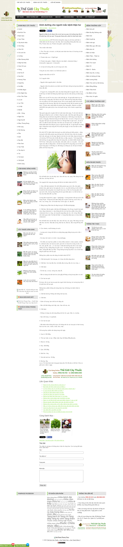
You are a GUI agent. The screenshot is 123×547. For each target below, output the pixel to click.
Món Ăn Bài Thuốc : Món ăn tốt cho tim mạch (98, 195)
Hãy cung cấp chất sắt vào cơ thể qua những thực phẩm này (98, 177)
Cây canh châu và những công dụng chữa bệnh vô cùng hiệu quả (98, 267)
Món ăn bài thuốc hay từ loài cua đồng (99, 166)
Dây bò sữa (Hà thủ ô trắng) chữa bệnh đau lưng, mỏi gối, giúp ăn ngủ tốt (30, 263)
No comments (52, 28)
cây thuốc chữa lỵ (55, 505)
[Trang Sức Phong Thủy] (61, 378)
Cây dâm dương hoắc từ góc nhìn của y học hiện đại (30, 244)
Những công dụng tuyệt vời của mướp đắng (29, 272)
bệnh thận (42, 440)
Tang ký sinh (58, 518)
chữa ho (56, 501)
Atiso (48, 497)
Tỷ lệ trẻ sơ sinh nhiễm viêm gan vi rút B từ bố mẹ (99, 229)
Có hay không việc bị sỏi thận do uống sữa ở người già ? (59, 388)
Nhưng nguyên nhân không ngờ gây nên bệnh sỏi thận (58, 402)
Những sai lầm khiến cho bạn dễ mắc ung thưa (30, 173)
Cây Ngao (65, 504)
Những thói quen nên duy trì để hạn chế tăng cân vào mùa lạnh (99, 135)
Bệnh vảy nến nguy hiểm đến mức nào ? (98, 105)
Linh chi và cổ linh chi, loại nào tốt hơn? (30, 280)
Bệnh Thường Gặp (32, 17)
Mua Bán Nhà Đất (27, 297)
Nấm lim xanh (64, 514)
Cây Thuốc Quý (90, 17)
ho (70, 510)
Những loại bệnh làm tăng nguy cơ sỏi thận (55, 396)
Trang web (42, 462)
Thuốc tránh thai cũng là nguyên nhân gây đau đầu (99, 153)
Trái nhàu (55, 531)
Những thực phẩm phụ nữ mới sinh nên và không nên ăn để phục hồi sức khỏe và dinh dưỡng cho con (99, 206)
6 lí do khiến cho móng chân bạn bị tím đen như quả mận (30, 183)
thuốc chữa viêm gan (66, 528)
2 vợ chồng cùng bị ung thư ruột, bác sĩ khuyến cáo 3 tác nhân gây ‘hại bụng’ (30, 212)
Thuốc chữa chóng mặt (56, 521)
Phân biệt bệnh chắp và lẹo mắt (98, 124)
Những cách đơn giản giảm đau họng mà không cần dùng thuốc (99, 116)
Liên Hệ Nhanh (55, 2)
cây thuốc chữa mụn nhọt (68, 505)
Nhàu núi (70, 512)
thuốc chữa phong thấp (66, 526)
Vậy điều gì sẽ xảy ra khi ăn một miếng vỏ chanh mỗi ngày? (30, 220)
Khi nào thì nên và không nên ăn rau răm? (29, 234)
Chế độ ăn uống (49, 440)
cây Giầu (60, 504)
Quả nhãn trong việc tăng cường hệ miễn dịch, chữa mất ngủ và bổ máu (98, 215)
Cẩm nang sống (69, 17)
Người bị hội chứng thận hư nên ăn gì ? (54, 385)
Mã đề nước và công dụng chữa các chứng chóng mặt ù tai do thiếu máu (30, 254)
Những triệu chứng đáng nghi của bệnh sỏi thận (56, 398)
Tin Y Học (79, 17)
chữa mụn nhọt (63, 501)
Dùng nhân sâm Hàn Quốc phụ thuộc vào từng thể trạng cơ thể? (98, 239)
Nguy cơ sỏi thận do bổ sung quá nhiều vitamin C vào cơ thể (60, 400)
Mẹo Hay (58, 17)
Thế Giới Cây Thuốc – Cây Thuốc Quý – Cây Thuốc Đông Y (64, 540)
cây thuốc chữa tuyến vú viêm (66, 508)
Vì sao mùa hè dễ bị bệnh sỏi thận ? (53, 390)
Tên (40, 450)
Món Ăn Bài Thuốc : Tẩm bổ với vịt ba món (98, 186)
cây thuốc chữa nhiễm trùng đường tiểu (61, 506)
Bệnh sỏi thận (43, 28)
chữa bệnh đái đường (59, 498)
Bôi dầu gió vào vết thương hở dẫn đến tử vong (98, 257)
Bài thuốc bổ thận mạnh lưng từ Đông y (54, 386)
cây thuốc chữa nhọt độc (69, 507)
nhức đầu (52, 514)
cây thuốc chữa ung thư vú (55, 510)
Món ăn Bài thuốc (47, 17)
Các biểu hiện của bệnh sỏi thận (52, 410)
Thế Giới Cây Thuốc (23, 2)
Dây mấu (66, 510)
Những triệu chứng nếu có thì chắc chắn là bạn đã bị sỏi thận (60, 404)
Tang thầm (69, 518)
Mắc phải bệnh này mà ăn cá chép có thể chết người (30, 202)
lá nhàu (65, 512)
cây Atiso (55, 504)
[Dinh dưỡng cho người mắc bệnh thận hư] (61, 162)
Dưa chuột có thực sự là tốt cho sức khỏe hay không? (30, 192)
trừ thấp (60, 531)
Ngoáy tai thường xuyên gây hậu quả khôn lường (98, 144)
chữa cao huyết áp (58, 499)
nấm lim (58, 514)
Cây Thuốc (20, 17)
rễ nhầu (69, 514)
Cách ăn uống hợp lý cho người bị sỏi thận (55, 408)
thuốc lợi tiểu (64, 530)
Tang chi (64, 516)
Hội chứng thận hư (44, 40)
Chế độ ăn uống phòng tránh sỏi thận (53, 392)
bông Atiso (54, 497)
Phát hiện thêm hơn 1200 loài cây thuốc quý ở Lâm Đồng (98, 247)
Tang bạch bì (53, 516)
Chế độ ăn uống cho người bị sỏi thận (53, 394)
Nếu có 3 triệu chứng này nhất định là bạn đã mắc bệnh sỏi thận (61, 406)
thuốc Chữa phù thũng (54, 528)
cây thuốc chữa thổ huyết (53, 508)
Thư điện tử (43, 456)
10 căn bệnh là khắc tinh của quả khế (98, 275)
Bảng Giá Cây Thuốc (40, 2)
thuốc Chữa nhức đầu (61, 524)
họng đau (59, 512)
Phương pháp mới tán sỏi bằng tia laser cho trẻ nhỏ (57, 411)
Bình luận (41, 468)
